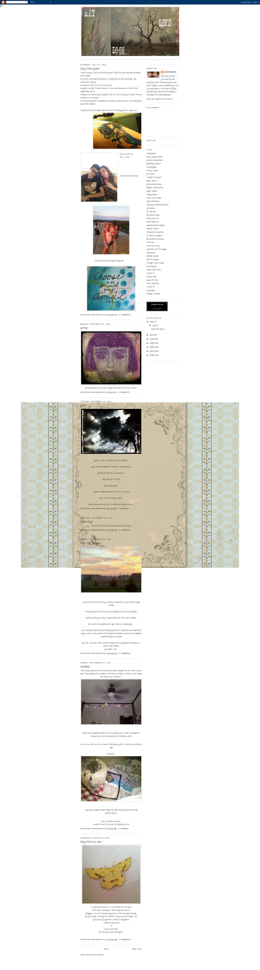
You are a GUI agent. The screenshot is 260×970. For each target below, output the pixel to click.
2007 (152, 351)
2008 (152, 347)
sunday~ (85, 667)
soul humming (153, 245)
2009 (152, 343)
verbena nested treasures (158, 204)
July (154, 325)
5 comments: (125, 939)
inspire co (151, 273)
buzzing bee (151, 266)
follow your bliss (154, 269)
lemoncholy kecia (154, 184)
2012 (152, 322)
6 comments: (125, 315)
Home (106, 949)
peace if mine (152, 280)
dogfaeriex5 (170, 72)
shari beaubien (153, 283)
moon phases (157, 308)
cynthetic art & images (157, 249)
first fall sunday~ (91, 543)
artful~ (84, 328)
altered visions (153, 256)
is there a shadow (154, 235)
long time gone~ (90, 69)
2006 (152, 355)
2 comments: (125, 653)
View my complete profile (160, 99)
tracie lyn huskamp (155, 232)
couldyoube (151, 153)
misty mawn (152, 170)
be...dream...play (153, 215)
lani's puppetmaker (155, 157)
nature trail (151, 276)
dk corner (151, 174)
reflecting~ (86, 522)
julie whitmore (153, 201)
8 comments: (124, 392)
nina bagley (151, 167)
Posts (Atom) (98, 954)
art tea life (151, 211)
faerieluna (151, 252)
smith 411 (151, 287)
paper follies (152, 191)
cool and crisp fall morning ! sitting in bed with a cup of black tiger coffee (111, 626)
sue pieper (151, 290)
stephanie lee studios (155, 225)
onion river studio (154, 198)
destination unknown (155, 239)
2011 (152, 335)
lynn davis (151, 208)
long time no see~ (91, 842)
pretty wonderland (154, 160)
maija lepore (152, 194)
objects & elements (155, 187)
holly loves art (153, 218)
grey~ (83, 405)
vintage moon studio (155, 263)
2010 (152, 339)
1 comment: (124, 508)
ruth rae (150, 242)
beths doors (152, 180)
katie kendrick (153, 222)
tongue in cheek (153, 293)
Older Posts (137, 949)
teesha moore (153, 228)
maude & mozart (154, 177)
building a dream (154, 163)
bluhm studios (153, 259)
